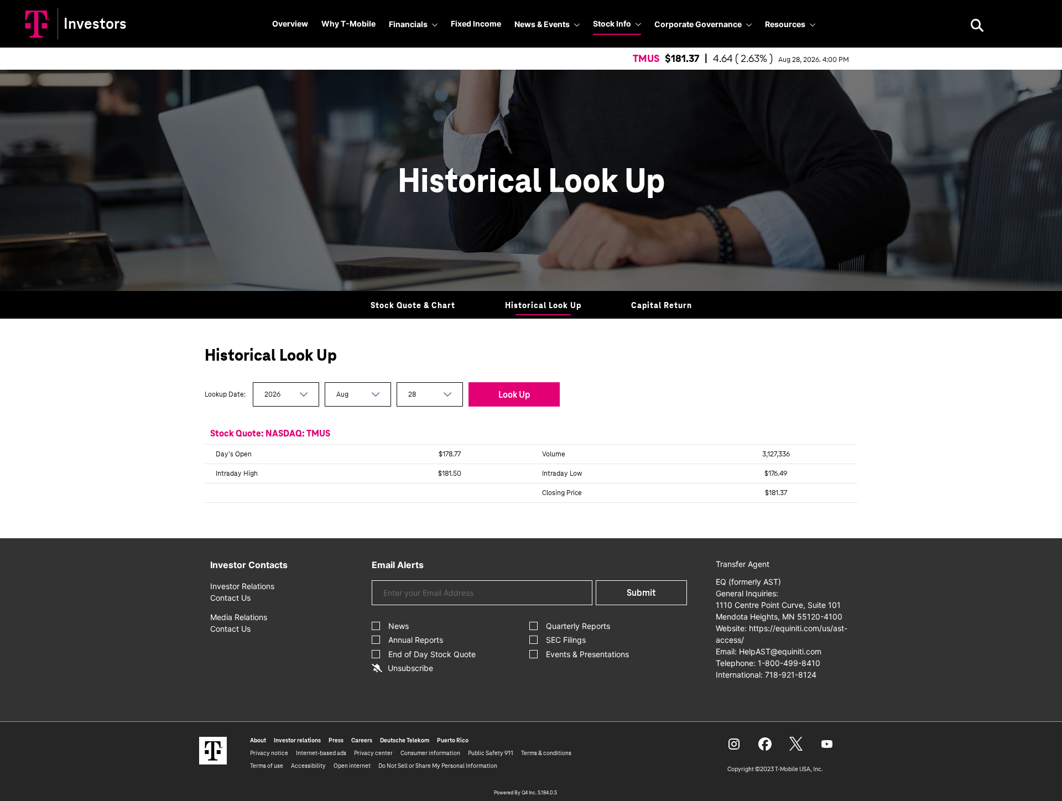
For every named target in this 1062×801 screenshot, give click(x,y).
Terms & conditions (546, 753)
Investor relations (297, 740)
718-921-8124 (790, 674)
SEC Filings (566, 640)
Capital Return (661, 305)
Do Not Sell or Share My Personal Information (437, 765)
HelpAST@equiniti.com (780, 651)
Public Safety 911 (490, 753)
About (258, 740)
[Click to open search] (977, 26)
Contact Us (230, 597)
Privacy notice (269, 753)
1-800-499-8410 (789, 663)
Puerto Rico (452, 740)
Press (336, 740)
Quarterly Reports (578, 626)
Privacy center (373, 753)
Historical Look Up (543, 305)
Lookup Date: (226, 394)
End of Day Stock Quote (432, 654)
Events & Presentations (587, 654)
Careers (361, 740)
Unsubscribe (410, 668)
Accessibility (308, 765)
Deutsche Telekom (404, 740)
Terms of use (266, 765)
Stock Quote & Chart (413, 305)
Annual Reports (415, 640)
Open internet (352, 765)
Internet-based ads (321, 753)
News (398, 626)
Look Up (514, 394)
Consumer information (430, 753)
